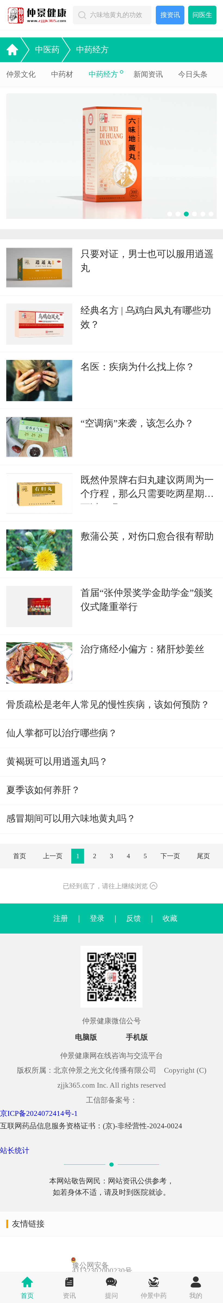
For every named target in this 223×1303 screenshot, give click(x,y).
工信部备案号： (111, 1100)
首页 (19, 856)
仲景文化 (21, 74)
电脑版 (86, 1037)
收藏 (166, 918)
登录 (97, 918)
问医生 (202, 14)
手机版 (137, 1037)
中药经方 (92, 49)
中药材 (62, 74)
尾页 (203, 856)
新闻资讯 (148, 74)
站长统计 (14, 1150)
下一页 (170, 856)
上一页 (53, 856)
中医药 (47, 49)
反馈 (133, 918)
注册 (60, 918)
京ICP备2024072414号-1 (39, 1113)
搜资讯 (170, 14)
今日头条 (192, 74)
